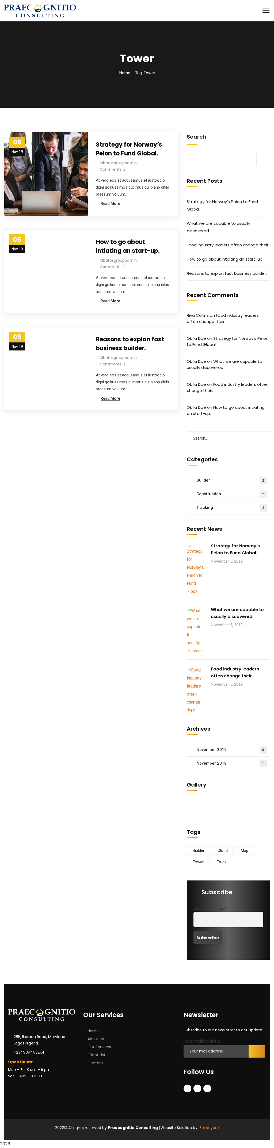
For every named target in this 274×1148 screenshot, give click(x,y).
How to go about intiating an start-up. (128, 246)
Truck (221, 862)
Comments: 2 (112, 169)
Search (196, 136)
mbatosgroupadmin (118, 163)
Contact (95, 1063)
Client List (96, 1055)
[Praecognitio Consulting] (40, 10)
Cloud (223, 850)
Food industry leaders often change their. (228, 245)
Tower (198, 862)
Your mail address (202, 1041)
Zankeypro (209, 1127)
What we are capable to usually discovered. (218, 227)
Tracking (230, 507)
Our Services (99, 1047)
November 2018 (230, 763)
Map (244, 850)
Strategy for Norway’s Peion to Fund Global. (129, 149)
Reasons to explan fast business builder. (130, 343)
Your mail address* (210, 908)
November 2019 (230, 749)
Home (124, 72)
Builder (230, 480)
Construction (230, 493)
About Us (95, 1039)
